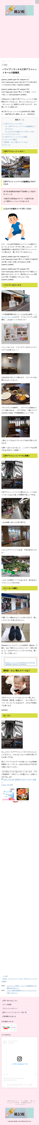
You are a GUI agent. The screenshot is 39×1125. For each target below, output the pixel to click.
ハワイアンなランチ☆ (11, 134)
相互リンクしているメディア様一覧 (14, 1012)
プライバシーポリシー (10, 1008)
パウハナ (20, 978)
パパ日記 (5, 976)
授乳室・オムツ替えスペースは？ (15, 142)
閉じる (21, 120)
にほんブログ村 (7, 785)
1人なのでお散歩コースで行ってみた (20, 132)
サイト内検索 (6, 1004)
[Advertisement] (19, 37)
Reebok (5, 978)
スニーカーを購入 (9, 139)
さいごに (6, 145)
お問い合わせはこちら (10, 1000)
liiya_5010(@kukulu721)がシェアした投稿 (19, 1084)
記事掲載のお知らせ (9, 1016)
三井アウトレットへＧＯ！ (13, 124)
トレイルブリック (13, 978)
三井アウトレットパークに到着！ (15, 137)
